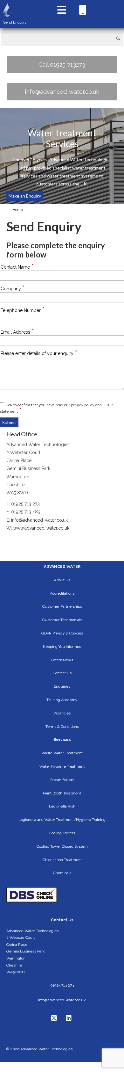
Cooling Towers (62, 833)
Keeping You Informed (62, 646)
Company (13, 289)
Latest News (62, 660)
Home (17, 209)
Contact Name (17, 267)
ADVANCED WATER (62, 566)
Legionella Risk (62, 806)
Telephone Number (23, 310)
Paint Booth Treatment (62, 793)
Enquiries (62, 686)
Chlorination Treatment (62, 860)
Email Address (17, 332)
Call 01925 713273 (61, 64)
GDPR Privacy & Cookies (62, 633)
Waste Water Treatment (62, 753)
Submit (9, 422)
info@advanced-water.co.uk (62, 91)
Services (62, 739)
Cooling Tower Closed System (62, 846)
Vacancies (62, 713)
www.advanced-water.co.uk (41, 528)
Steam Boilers (62, 780)
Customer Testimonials (62, 620)
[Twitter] (55, 1018)
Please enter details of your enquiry (39, 353)
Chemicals (62, 873)
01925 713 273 (25, 503)
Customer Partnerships (62, 606)
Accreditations (62, 593)
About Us (62, 580)
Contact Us (62, 673)
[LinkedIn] (69, 1018)
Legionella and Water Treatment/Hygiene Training (62, 819)
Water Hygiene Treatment (62, 766)
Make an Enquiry (25, 196)
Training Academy (62, 700)
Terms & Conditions (62, 726)
